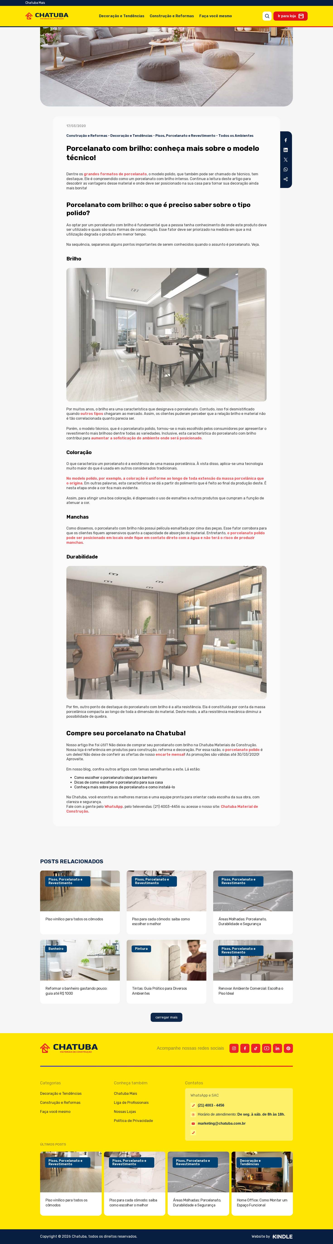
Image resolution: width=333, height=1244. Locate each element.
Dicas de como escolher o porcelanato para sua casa (118, 782)
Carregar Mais (166, 1017)
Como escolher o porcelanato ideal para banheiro (115, 777)
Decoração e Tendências (121, 16)
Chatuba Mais (35, 3)
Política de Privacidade (133, 1121)
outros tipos (91, 413)
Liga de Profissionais (131, 1102)
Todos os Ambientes (235, 136)
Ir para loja (287, 16)
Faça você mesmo (215, 16)
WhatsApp (113, 806)
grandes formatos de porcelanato (115, 174)
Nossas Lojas (125, 1111)
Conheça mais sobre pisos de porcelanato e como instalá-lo (124, 787)
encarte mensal (170, 754)
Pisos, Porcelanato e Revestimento (185, 136)
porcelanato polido (242, 750)
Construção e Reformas (172, 16)
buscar (267, 16)
